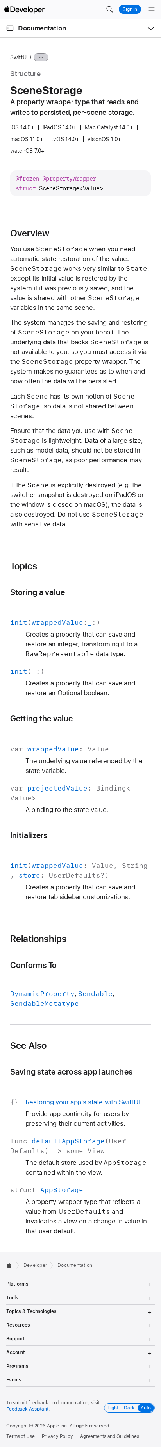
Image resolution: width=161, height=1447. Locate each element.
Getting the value (41, 718)
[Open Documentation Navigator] (10, 28)
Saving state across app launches (71, 1072)
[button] (109, 9)
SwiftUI (19, 57)
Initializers (29, 835)
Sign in (130, 9)
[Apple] (11, 1265)
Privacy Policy (57, 1436)
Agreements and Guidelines (109, 1436)
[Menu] (151, 9)
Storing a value (37, 592)
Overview (30, 233)
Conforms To (33, 965)
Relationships (38, 939)
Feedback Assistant (27, 1409)
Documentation (42, 28)
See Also (28, 1045)
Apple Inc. (57, 1426)
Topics (23, 566)
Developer (35, 1265)
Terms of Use (20, 1436)
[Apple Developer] (24, 9)
